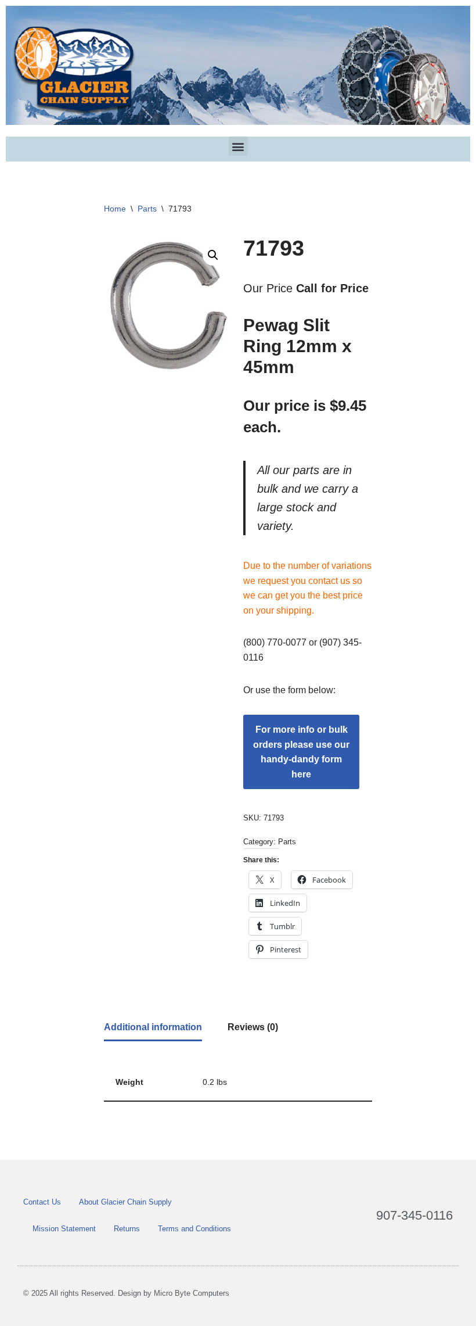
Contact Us (42, 1202)
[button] (238, 146)
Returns (127, 1228)
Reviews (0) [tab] (253, 1027)
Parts (147, 208)
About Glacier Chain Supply (125, 1202)
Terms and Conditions (194, 1228)
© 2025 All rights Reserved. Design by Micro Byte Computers (126, 1293)
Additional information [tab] (153, 1027)
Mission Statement (64, 1228)
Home (115, 208)
